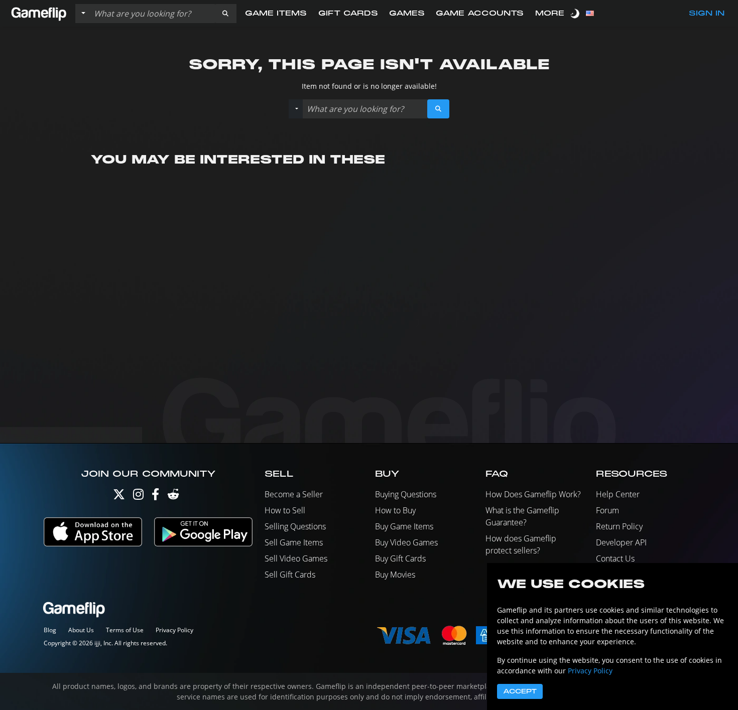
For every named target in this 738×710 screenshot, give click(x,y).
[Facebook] (155, 496)
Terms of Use (125, 630)
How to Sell (285, 510)
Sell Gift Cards (290, 574)
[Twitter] (119, 496)
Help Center (618, 494)
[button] (225, 13)
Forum (607, 510)
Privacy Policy (174, 630)
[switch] (576, 13)
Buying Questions (405, 494)
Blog (50, 630)
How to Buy (395, 510)
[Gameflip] (38, 13)
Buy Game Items (404, 526)
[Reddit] (173, 496)
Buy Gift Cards (400, 558)
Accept (520, 691)
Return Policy (619, 526)
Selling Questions (295, 526)
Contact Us (615, 558)
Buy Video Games (406, 542)
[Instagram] (138, 496)
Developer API (621, 542)
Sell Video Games (296, 558)
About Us (81, 630)
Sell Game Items (294, 542)
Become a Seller (294, 494)
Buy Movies (395, 574)
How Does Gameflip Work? (533, 494)
